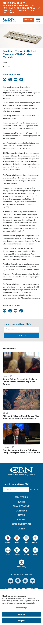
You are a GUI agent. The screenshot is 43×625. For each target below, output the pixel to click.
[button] (37, 20)
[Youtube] (10, 581)
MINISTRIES (21, 497)
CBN (5, 62)
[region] (21, 607)
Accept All (21, 621)
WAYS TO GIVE (21, 506)
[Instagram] (25, 581)
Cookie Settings (21, 608)
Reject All (21, 614)
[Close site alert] (39, 8)
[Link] (21, 79)
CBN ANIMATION (21, 524)
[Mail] (15, 79)
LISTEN (21, 528)
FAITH (21, 501)
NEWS (21, 515)
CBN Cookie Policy (29, 603)
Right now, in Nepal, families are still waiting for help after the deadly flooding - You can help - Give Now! (19, 8)
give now (28, 20)
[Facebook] (4, 79)
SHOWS (21, 519)
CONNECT (21, 510)
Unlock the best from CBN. (17, 324)
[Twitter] (10, 79)
